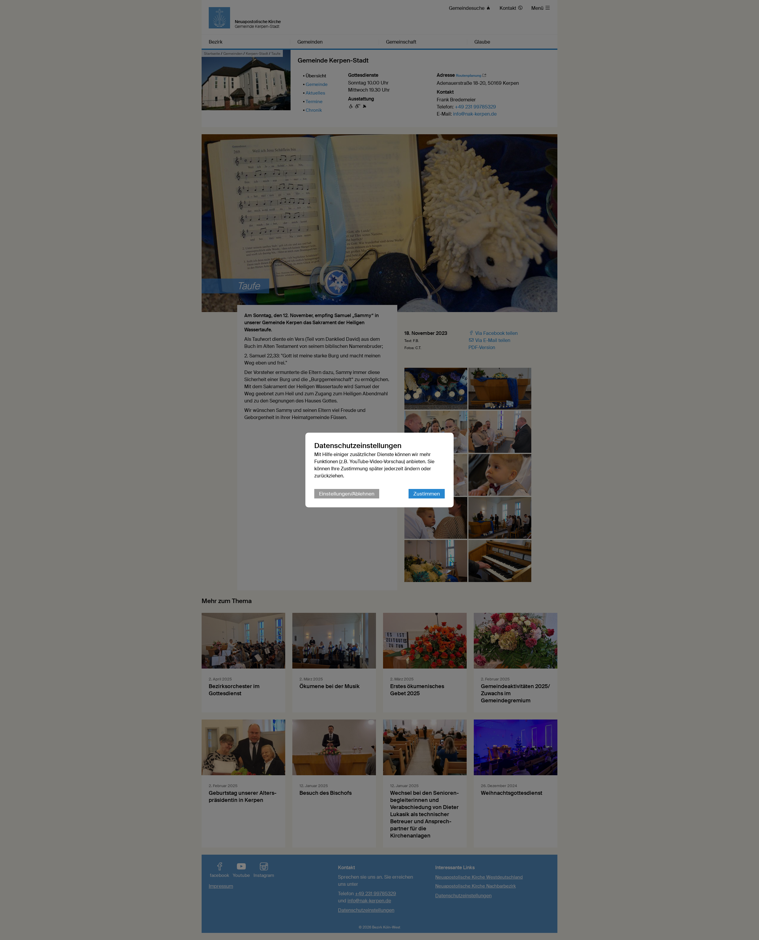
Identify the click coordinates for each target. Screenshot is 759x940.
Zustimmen (426, 493)
